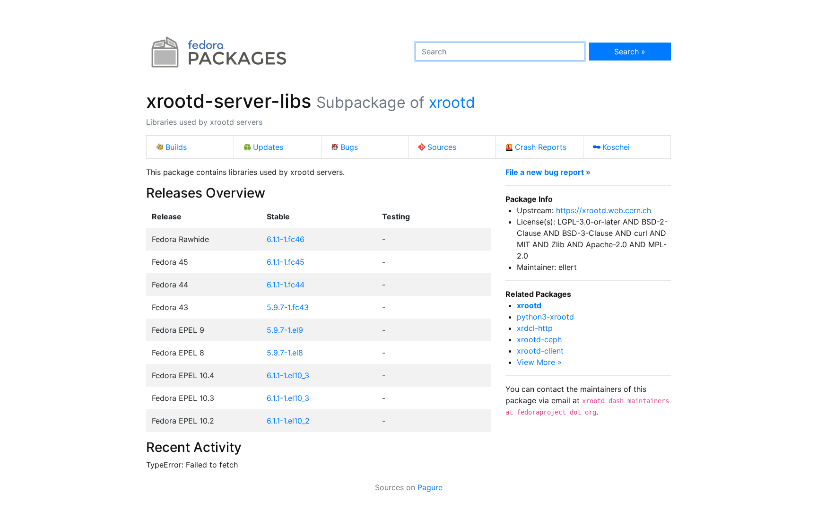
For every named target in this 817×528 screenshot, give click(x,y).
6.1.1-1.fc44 (285, 284)
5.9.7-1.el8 (285, 352)
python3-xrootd (545, 316)
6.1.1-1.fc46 (285, 239)
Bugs (349, 147)
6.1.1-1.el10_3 (288, 375)
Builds (176, 147)
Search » (629, 51)
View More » (539, 362)
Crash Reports (540, 147)
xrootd (452, 102)
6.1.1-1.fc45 (285, 262)
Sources (441, 147)
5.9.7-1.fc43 (288, 307)
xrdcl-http (535, 328)
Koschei (616, 147)
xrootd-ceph (539, 339)
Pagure (430, 487)
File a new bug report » (548, 172)
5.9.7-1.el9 (285, 330)
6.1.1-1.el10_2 (288, 420)
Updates (268, 147)
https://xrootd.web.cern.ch (603, 210)
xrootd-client (540, 350)
